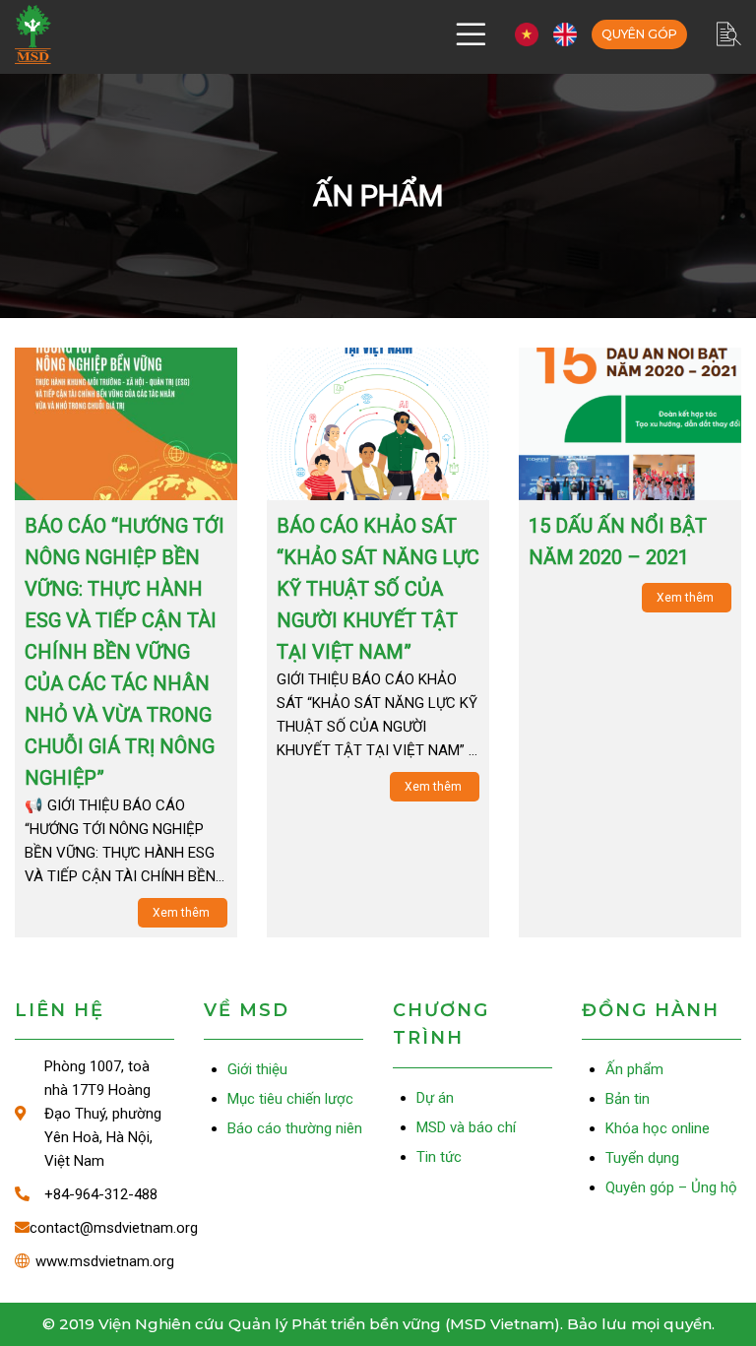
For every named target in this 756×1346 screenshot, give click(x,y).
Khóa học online (657, 1128)
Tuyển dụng (642, 1158)
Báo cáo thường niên (294, 1128)
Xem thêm (183, 913)
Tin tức (439, 1157)
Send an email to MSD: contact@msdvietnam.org (94, 1228)
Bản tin (627, 1099)
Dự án (435, 1098)
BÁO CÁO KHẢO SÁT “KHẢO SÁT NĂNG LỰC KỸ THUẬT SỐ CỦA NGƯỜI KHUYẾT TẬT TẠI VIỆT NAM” (378, 589)
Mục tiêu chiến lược (290, 1099)
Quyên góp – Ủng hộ (639, 34)
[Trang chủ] (33, 34)
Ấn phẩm (634, 1069)
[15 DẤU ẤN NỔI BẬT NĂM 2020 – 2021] (630, 424)
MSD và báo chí (466, 1127)
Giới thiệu (257, 1069)
